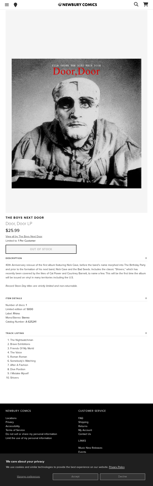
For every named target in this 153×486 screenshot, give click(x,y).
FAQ (80, 418)
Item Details (14, 298)
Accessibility (13, 426)
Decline (122, 476)
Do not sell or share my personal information (31, 434)
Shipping (83, 422)
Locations (11, 418)
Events (82, 452)
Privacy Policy (117, 467)
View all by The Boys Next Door (24, 236)
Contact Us (84, 434)
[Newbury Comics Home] (77, 4)
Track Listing (15, 333)
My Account (85, 430)
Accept (75, 476)
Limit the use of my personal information (29, 438)
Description (14, 258)
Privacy (10, 422)
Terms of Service (15, 430)
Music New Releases (90, 447)
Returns (83, 426)
